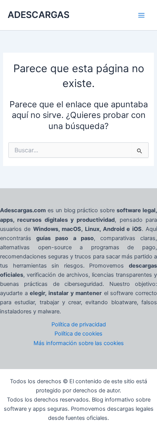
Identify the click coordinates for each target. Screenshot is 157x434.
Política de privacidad (78, 324)
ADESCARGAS (38, 14)
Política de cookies (78, 333)
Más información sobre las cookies (79, 343)
